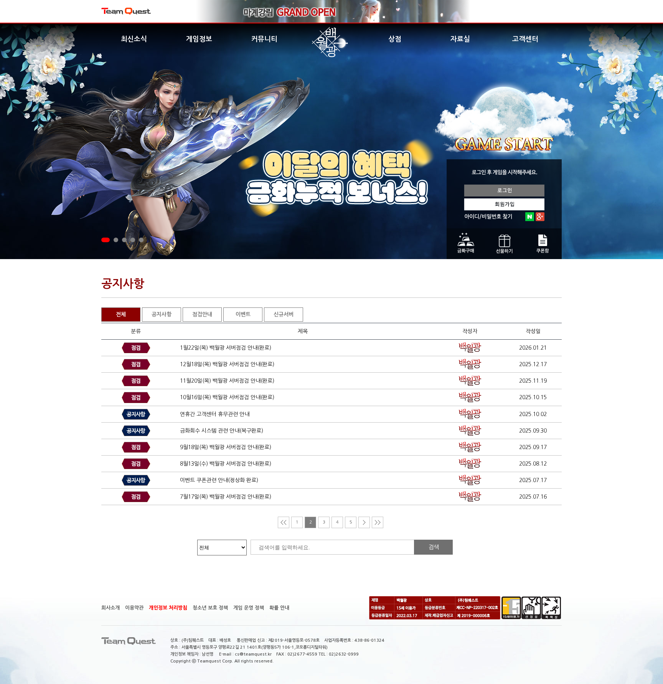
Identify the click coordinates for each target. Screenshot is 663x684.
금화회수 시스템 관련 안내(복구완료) (221, 430)
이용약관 (134, 607)
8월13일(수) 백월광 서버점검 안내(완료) (225, 463)
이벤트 (243, 314)
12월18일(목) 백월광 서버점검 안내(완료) (227, 364)
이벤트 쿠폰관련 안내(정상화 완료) (219, 480)
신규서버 (284, 314)
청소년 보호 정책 (210, 607)
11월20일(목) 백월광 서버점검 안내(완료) (227, 380)
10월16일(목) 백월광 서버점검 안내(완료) (227, 397)
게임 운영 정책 (248, 607)
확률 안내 (279, 607)
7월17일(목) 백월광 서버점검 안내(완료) (225, 496)
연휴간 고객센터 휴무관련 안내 (214, 414)
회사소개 (110, 607)
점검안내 (202, 314)
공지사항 (162, 314)
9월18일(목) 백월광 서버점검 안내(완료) (225, 447)
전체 (121, 314)
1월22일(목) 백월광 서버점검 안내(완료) (225, 347)
